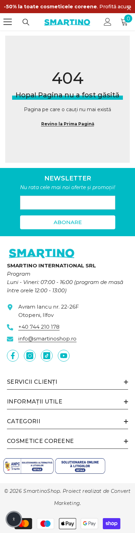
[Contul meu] (107, 22)
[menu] (7, 22)
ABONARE (68, 222)
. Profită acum (67, 6)
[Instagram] (30, 356)
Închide (129, 8)
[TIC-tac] (47, 356)
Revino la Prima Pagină (67, 123)
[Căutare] (26, 22)
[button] (14, 519)
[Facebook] (13, 356)
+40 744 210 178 (39, 326)
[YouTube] (64, 356)
